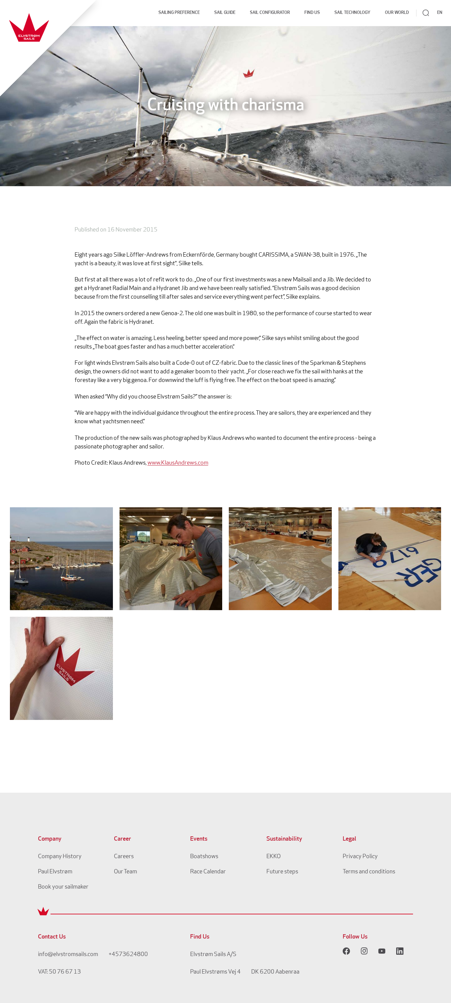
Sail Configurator (270, 13)
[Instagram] (364, 951)
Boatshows (204, 857)
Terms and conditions (369, 872)
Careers (124, 857)
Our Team (125, 872)
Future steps (282, 872)
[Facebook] (346, 951)
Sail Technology (352, 13)
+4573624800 (128, 955)
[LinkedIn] (399, 951)
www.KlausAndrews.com (178, 463)
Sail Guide (224, 13)
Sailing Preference (179, 13)
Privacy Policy (360, 857)
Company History (60, 857)
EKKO (273, 857)
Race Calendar (208, 872)
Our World (397, 13)
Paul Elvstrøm (55, 872)
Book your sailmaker (63, 887)
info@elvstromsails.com (68, 955)
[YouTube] (382, 951)
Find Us (312, 13)
